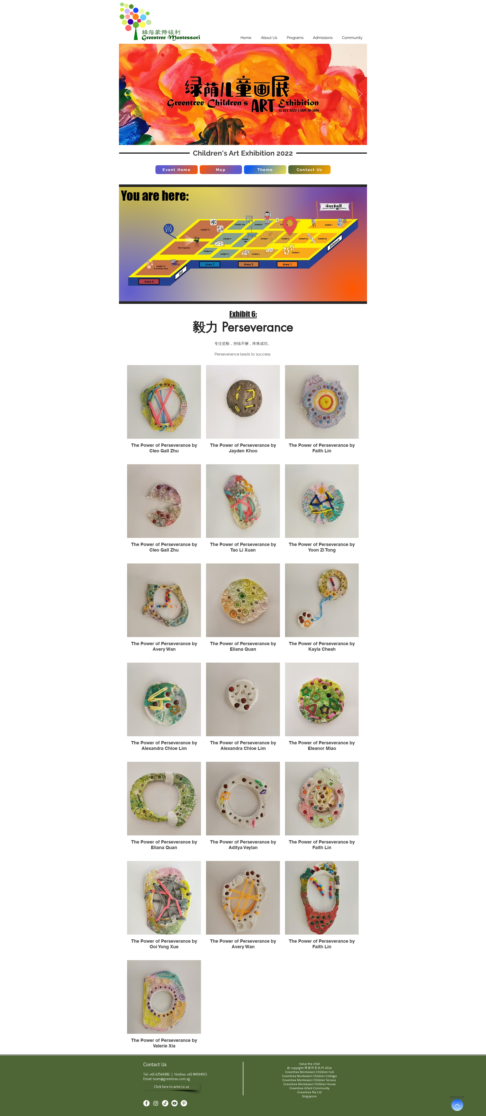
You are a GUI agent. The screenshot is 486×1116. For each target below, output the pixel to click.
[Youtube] (174, 1103)
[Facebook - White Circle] (146, 1103)
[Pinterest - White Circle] (184, 1103)
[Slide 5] (243, 137)
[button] (269, 37)
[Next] (360, 94)
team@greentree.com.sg (171, 1079)
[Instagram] (156, 1103)
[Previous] (126, 94)
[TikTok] (165, 1103)
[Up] (457, 1105)
